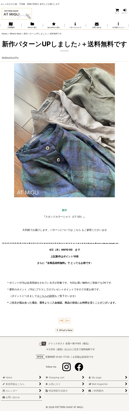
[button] (118, 25)
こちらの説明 (47, 296)
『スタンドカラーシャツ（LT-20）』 (64, 216)
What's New (66, 330)
